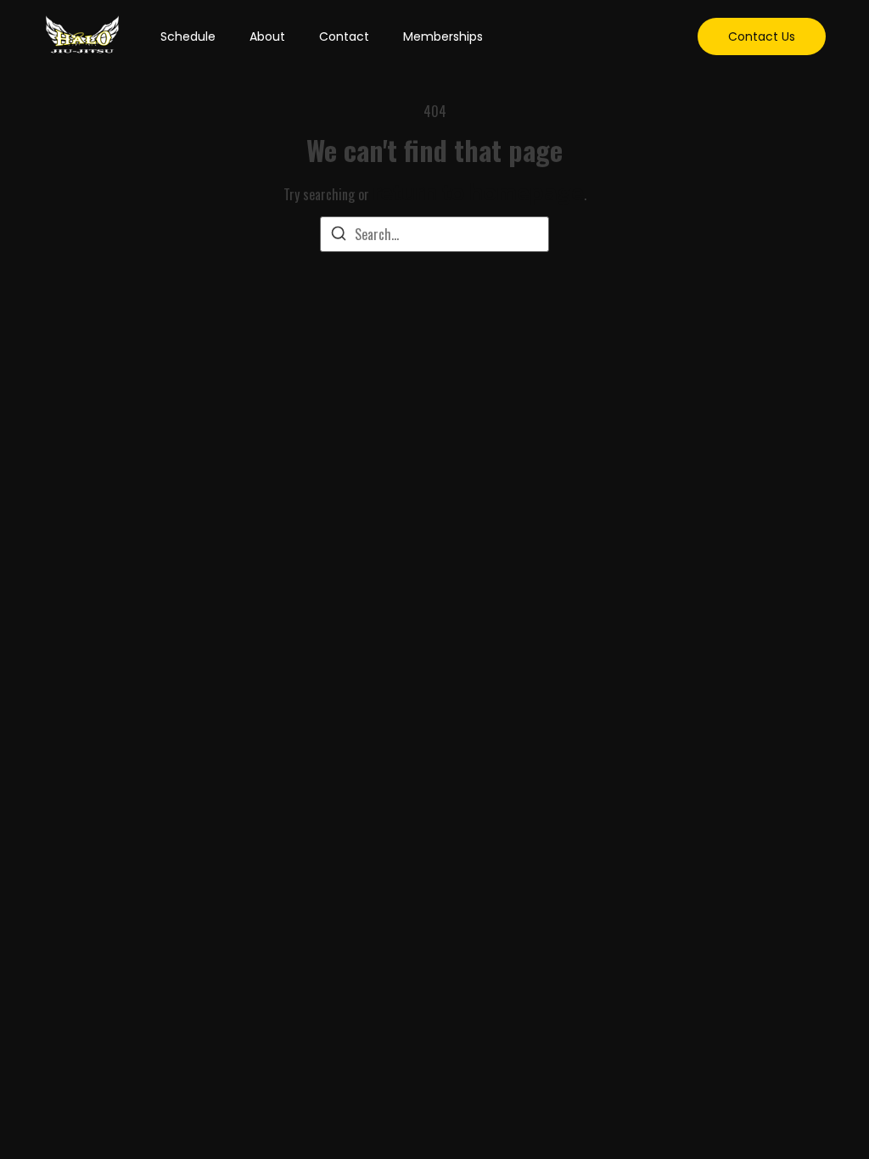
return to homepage (478, 192)
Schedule (188, 36)
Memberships (443, 36)
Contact (344, 36)
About (267, 36)
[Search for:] (434, 234)
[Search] (339, 235)
